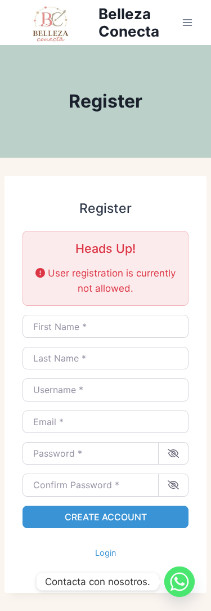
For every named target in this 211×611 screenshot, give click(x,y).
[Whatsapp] (179, 582)
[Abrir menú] (187, 22)
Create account (106, 517)
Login (105, 553)
